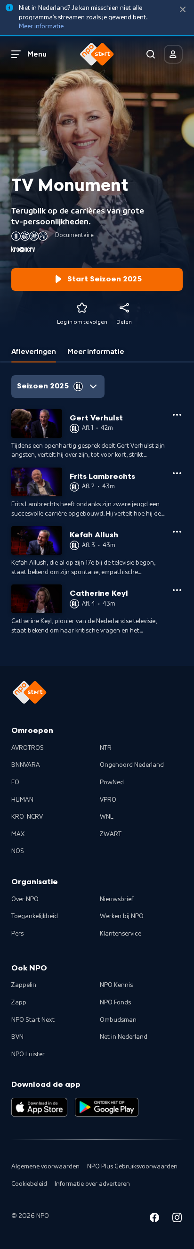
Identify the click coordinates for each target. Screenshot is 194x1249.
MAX (17, 834)
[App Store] (39, 1107)
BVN (17, 1037)
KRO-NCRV (27, 816)
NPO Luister (28, 1054)
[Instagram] (177, 1219)
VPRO (108, 800)
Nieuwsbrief (116, 899)
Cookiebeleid (29, 1184)
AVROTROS (27, 748)
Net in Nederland (123, 1037)
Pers (17, 933)
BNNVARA (25, 765)
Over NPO (25, 899)
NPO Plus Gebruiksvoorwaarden (132, 1166)
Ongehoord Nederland (132, 765)
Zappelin (23, 985)
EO (15, 782)
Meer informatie (41, 26)
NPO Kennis (116, 985)
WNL (106, 816)
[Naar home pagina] (97, 54)
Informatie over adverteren (92, 1184)
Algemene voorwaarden (45, 1166)
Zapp (18, 1002)
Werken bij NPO (122, 916)
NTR (106, 748)
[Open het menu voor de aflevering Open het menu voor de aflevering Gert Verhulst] (177, 414)
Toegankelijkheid (34, 916)
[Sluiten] (182, 10)
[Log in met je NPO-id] (173, 54)
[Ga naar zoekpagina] (151, 54)
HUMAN (22, 800)
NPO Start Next (33, 1020)
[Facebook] (154, 1219)
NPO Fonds (115, 1002)
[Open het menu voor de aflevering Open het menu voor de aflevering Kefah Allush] (177, 531)
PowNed (112, 782)
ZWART (110, 834)
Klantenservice (120, 933)
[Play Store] (106, 1107)
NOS (17, 851)
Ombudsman (118, 1020)
